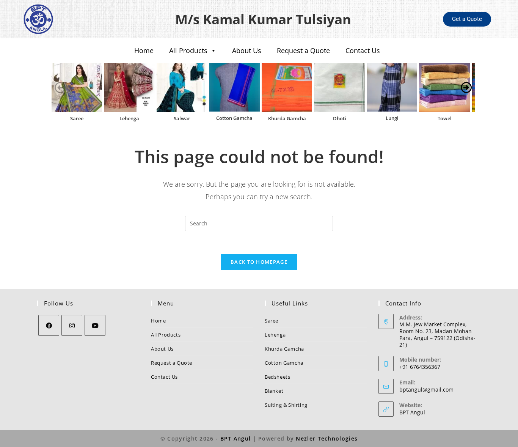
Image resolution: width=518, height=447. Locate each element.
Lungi (392, 118)
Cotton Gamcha (234, 118)
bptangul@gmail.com (426, 389)
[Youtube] (95, 325)
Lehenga (129, 118)
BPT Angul (412, 412)
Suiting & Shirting (286, 404)
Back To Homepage (259, 261)
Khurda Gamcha (287, 118)
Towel (445, 118)
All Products (188, 50)
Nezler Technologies (327, 438)
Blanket (274, 390)
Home (144, 50)
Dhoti (339, 118)
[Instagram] (71, 325)
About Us (246, 50)
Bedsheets (277, 376)
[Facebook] (48, 325)
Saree (76, 118)
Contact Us (362, 50)
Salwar (182, 118)
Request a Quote (303, 50)
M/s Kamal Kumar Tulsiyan (263, 19)
